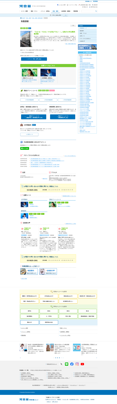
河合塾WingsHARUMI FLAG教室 (87, 102)
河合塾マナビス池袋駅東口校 (86, 99)
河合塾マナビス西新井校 (85, 80)
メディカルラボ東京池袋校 (85, 124)
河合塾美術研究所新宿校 (85, 63)
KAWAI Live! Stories (85, 399)
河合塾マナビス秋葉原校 (85, 71)
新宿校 (81, 59)
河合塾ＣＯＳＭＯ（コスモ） (86, 116)
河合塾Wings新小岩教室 (85, 105)
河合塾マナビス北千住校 (85, 78)
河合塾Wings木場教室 (84, 107)
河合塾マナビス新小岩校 (85, 83)
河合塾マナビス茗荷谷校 (85, 74)
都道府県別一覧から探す (85, 131)
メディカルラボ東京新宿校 (85, 123)
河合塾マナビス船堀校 (84, 88)
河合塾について (51, 387)
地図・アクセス (83, 33)
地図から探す (82, 130)
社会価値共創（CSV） (74, 399)
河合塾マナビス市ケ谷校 (85, 72)
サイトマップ (82, 385)
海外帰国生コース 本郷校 (85, 118)
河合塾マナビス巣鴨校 (84, 97)
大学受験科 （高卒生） (26, 373)
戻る (73, 25)
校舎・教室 (28, 18)
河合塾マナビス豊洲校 (84, 91)
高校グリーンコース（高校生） (27, 374)
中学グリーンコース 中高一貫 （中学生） (30, 378)
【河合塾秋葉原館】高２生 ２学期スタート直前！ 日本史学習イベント (45, 158)
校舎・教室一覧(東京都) (37, 18)
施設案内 (82, 30)
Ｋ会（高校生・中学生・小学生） (55, 374)
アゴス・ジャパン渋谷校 (85, 110)
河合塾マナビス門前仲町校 (85, 90)
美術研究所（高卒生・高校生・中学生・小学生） (58, 378)
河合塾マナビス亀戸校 (84, 93)
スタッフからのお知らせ (85, 38)
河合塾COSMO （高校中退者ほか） (82, 373)
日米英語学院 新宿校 (84, 112)
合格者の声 (82, 41)
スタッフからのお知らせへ (70, 155)
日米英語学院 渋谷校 (84, 113)
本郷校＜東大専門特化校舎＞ (86, 58)
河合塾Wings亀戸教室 (84, 104)
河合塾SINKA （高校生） (26, 376)
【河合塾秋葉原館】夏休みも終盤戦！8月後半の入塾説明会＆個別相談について (47, 160)
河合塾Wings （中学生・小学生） (55, 376)
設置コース (82, 35)
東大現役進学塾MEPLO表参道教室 (87, 67)
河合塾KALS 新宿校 (84, 120)
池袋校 (81, 61)
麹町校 (81, 56)
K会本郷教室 (82, 69)
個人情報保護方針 (36, 385)
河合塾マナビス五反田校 (85, 94)
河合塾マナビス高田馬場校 (85, 96)
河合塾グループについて (50, 399)
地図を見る (45, 178)
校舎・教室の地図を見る (71, 43)
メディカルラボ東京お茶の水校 (86, 121)
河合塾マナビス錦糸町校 (85, 85)
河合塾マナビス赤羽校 (84, 77)
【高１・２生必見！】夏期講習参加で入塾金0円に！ (41, 162)
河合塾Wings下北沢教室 (85, 101)
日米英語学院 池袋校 (84, 115)
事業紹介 (59, 399)
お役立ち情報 (24, 278)
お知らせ (49, 401)
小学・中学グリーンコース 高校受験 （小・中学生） (32, 379)
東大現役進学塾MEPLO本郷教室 (87, 66)
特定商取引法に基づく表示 (49, 385)
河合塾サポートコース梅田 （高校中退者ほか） (85, 374)
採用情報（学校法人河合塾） (63, 387)
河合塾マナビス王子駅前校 (85, 75)
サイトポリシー (73, 385)
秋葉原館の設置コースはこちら (69, 196)
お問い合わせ (55, 401)
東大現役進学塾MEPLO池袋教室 (87, 64)
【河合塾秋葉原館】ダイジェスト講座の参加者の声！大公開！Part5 (44, 164)
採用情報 (92, 399)
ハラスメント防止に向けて (62, 385)
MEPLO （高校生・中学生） (54, 373)
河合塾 (23, 18)
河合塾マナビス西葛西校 (85, 86)
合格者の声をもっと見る (71, 223)
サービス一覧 (65, 399)
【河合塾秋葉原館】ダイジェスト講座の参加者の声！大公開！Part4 (44, 166)
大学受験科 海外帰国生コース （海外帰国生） (85, 376)
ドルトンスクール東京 (84, 109)
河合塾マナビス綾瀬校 (84, 82)
